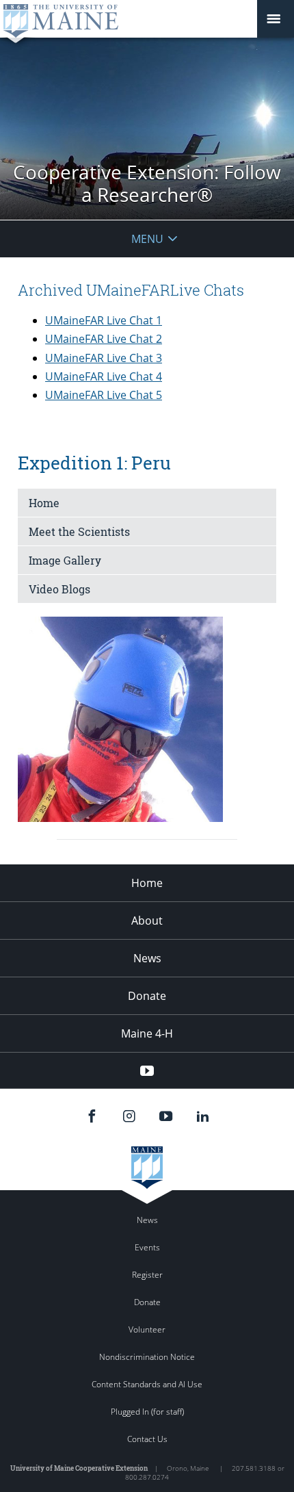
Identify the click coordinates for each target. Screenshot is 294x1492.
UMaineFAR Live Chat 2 (103, 338)
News (147, 958)
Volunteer (147, 1329)
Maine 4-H (147, 1033)
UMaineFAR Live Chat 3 (103, 357)
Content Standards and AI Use (147, 1384)
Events (147, 1247)
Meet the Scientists (79, 531)
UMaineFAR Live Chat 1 (103, 320)
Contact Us (147, 1439)
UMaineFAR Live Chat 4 (103, 376)
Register (147, 1275)
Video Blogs (59, 589)
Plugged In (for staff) (147, 1411)
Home (44, 503)
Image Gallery (65, 560)
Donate (147, 995)
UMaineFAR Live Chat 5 (103, 394)
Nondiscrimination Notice (147, 1357)
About (147, 920)
